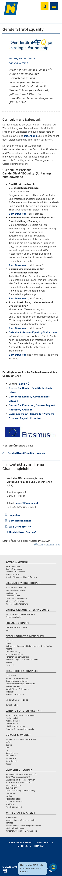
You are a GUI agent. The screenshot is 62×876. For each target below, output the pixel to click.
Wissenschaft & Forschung (17, 604)
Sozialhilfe (10, 692)
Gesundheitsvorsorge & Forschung (20, 683)
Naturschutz (11, 756)
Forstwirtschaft (12, 718)
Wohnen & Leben (13, 574)
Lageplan (14, 515)
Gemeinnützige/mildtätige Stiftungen (21, 577)
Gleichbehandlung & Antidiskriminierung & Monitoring (29, 646)
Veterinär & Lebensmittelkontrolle (20, 729)
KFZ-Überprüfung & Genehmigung (20, 790)
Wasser (9, 764)
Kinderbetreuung (13, 651)
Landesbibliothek (13, 595)
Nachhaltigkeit (12, 753)
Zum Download (18, 213)
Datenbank (30, 135)
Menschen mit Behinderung (17, 657)
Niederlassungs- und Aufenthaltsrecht (22, 659)
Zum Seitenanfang (49, 544)
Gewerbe (9, 823)
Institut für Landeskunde (16, 598)
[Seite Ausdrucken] (5, 871)
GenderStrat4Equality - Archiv (26, 453)
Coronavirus (11, 675)
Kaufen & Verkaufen (14, 569)
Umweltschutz (12, 761)
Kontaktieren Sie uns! (22, 532)
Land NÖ (24, 383)
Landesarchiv (11, 593)
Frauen (8, 643)
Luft (7, 750)
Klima (8, 747)
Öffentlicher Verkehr (14, 801)
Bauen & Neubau (13, 566)
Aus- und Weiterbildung (16, 587)
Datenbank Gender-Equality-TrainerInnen (33, 332)
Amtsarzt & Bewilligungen (17, 678)
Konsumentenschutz (14, 654)
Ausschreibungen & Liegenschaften (21, 820)
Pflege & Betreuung (14, 686)
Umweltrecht (11, 758)
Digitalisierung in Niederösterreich (20, 614)
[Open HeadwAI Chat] (53, 867)
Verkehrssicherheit (14, 807)
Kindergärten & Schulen (16, 590)
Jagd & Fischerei (13, 721)
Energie (9, 745)
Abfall (8, 742)
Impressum (24, 845)
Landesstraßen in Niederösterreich (20, 780)
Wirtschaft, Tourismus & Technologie (21, 831)
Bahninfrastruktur (13, 785)
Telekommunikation (14, 617)
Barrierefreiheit (21, 842)
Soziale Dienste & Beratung (17, 689)
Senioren (9, 662)
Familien (9, 640)
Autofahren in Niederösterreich (19, 782)
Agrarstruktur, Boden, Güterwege (20, 715)
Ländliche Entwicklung (15, 726)
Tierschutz (10, 665)
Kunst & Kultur (12, 705)
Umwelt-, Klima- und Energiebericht (21, 739)
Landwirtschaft (12, 723)
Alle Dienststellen (20, 526)
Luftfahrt (9, 796)
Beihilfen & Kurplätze (15, 694)
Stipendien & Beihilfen (15, 601)
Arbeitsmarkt (11, 817)
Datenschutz (44, 842)
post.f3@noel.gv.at (26, 503)
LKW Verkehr (11, 793)
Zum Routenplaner (20, 520)
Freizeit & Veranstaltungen (17, 627)
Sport (8, 630)
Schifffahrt (10, 804)
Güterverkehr (11, 788)
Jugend (9, 649)
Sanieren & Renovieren (15, 572)
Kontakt (40, 845)
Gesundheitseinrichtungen (17, 681)
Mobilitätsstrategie (13, 799)
